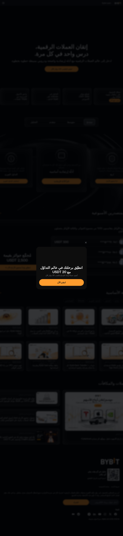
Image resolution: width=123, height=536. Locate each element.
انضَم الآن (61, 282)
